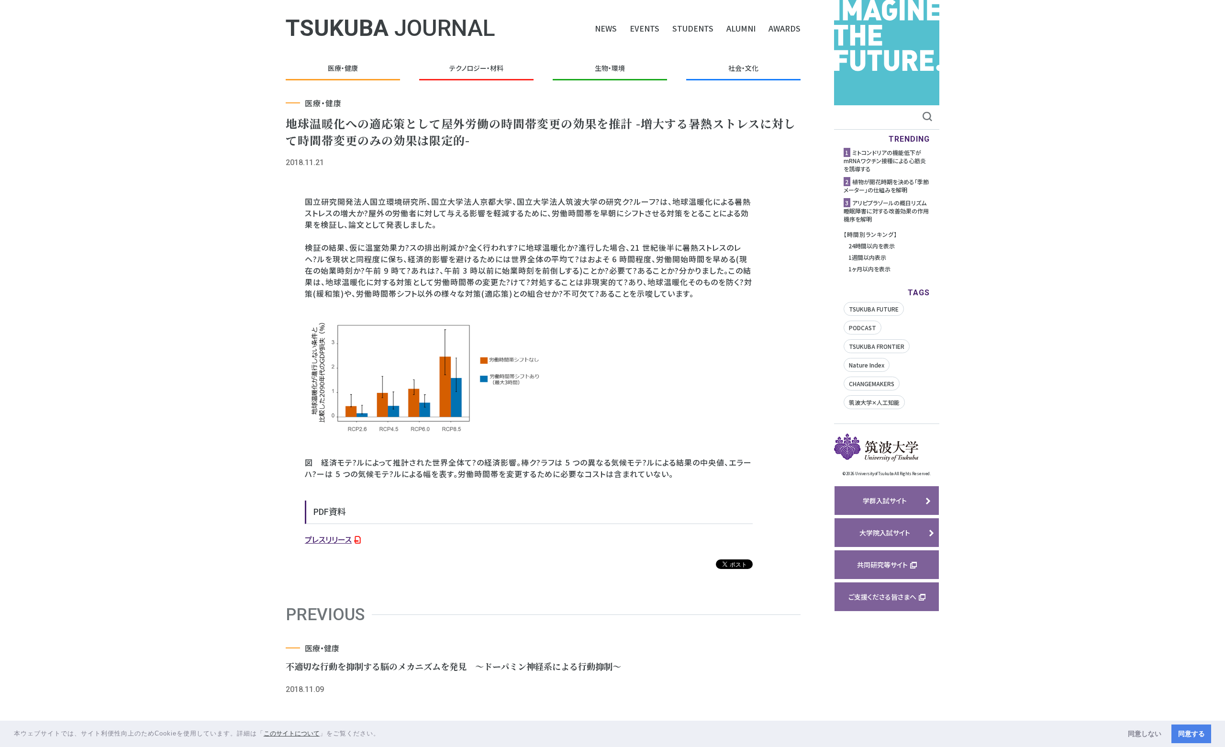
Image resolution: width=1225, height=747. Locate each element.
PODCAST (862, 327)
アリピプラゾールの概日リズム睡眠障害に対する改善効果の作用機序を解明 (886, 211)
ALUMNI (741, 28)
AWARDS (784, 28)
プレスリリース (328, 539)
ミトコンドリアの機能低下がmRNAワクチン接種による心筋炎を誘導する (885, 160)
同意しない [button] (1144, 733)
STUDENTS (692, 28)
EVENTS (644, 28)
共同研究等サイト (882, 564)
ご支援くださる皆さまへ (882, 597)
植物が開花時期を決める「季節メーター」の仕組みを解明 (886, 186)
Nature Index (866, 365)
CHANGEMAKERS (871, 383)
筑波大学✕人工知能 (874, 402)
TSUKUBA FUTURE (874, 309)
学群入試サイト (885, 500)
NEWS (606, 28)
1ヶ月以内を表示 (869, 269)
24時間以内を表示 (871, 246)
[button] (383, 734)
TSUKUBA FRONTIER (876, 346)
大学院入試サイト (884, 532)
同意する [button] (1191, 733)
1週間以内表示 (867, 257)
